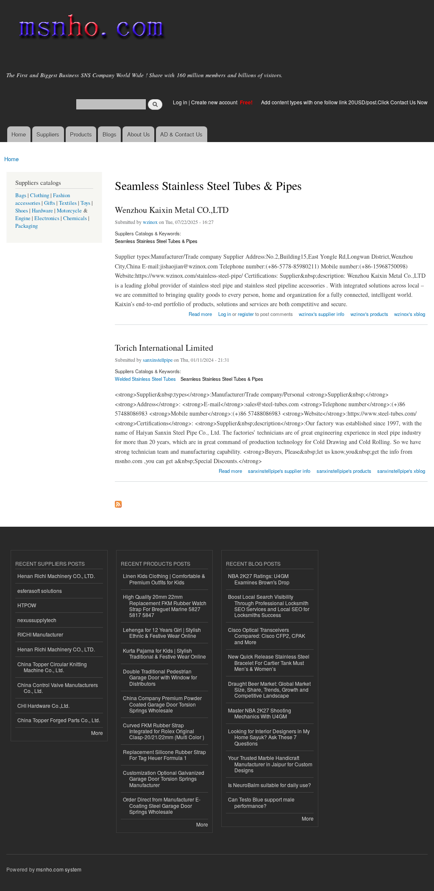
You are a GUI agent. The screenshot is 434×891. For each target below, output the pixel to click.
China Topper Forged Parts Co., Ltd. (58, 719)
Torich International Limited (164, 347)
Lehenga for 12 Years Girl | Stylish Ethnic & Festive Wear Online (162, 632)
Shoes (21, 210)
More (97, 732)
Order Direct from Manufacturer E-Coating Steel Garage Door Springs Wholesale (161, 805)
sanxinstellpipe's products (344, 470)
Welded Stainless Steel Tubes (145, 378)
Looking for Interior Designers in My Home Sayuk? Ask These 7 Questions (269, 737)
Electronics (46, 218)
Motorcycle (69, 210)
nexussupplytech (36, 619)
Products (81, 134)
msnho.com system (58, 869)
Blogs (110, 134)
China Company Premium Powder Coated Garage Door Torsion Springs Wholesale (162, 704)
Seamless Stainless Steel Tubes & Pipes (156, 240)
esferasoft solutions (39, 590)
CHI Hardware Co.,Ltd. (43, 705)
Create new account (215, 102)
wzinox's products (369, 313)
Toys (85, 203)
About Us (138, 134)
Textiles (68, 203)
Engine (23, 218)
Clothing (39, 195)
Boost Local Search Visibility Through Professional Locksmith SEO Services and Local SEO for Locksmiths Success (268, 605)
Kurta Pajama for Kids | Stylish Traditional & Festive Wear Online (164, 653)
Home (18, 134)
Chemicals (75, 218)
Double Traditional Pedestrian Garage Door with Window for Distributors (160, 677)
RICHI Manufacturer (40, 634)
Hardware (42, 210)
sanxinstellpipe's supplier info (279, 470)
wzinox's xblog (409, 313)
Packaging (26, 225)
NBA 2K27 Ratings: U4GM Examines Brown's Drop (258, 578)
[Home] (90, 28)
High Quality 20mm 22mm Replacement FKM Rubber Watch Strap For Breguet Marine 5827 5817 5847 (164, 605)
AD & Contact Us (181, 134)
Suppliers (47, 134)
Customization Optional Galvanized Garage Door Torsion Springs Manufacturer (163, 778)
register (246, 313)
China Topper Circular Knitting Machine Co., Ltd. (52, 666)
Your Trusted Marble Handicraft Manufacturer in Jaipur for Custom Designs (270, 764)
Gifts (49, 203)
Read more (200, 313)
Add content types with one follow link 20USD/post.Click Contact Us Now (344, 102)
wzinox (150, 221)
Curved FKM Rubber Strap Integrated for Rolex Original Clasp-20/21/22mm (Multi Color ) (163, 731)
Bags (20, 195)
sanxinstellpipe (157, 359)
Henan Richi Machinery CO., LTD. (56, 575)
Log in (180, 102)
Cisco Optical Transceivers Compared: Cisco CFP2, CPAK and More (266, 635)
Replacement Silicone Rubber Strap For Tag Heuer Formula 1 (164, 754)
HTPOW (26, 605)
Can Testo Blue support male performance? (261, 802)
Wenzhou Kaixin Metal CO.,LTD (171, 209)
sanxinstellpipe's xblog (401, 470)
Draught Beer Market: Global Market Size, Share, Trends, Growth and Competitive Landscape (269, 689)
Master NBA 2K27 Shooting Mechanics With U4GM (259, 713)
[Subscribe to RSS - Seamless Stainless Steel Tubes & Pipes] (118, 502)
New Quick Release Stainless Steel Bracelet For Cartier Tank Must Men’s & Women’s (268, 662)
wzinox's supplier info (321, 313)
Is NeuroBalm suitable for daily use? (269, 784)
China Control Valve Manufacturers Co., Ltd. (57, 687)
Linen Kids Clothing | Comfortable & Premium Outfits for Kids (164, 578)
